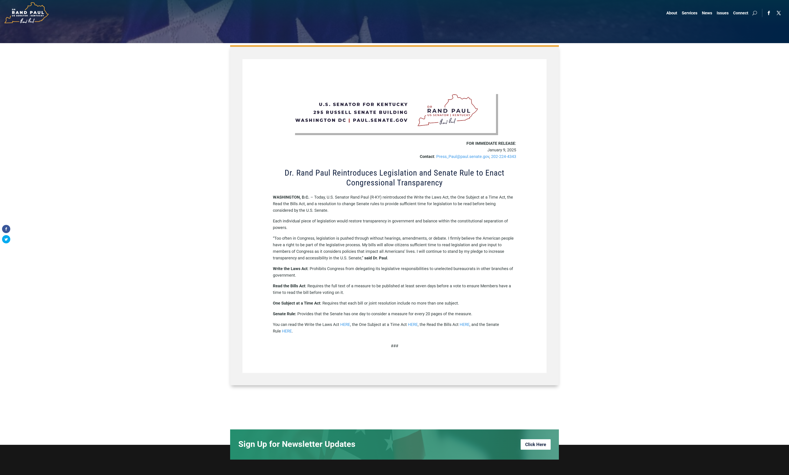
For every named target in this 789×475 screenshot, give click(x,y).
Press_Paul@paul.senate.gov (462, 156)
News (707, 12)
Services (689, 12)
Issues (723, 12)
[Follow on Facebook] (769, 13)
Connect (740, 12)
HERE (345, 324)
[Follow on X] (779, 13)
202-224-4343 (503, 156)
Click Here (535, 444)
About (671, 12)
